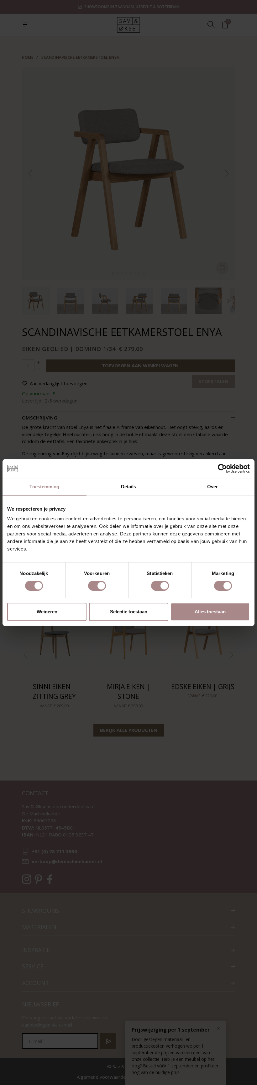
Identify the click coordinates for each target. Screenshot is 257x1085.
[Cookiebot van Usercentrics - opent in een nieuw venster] (222, 468)
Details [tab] (128, 486)
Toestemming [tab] (44, 486)
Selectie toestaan (128, 611)
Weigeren (47, 611)
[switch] (97, 586)
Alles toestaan (210, 611)
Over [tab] (212, 486)
